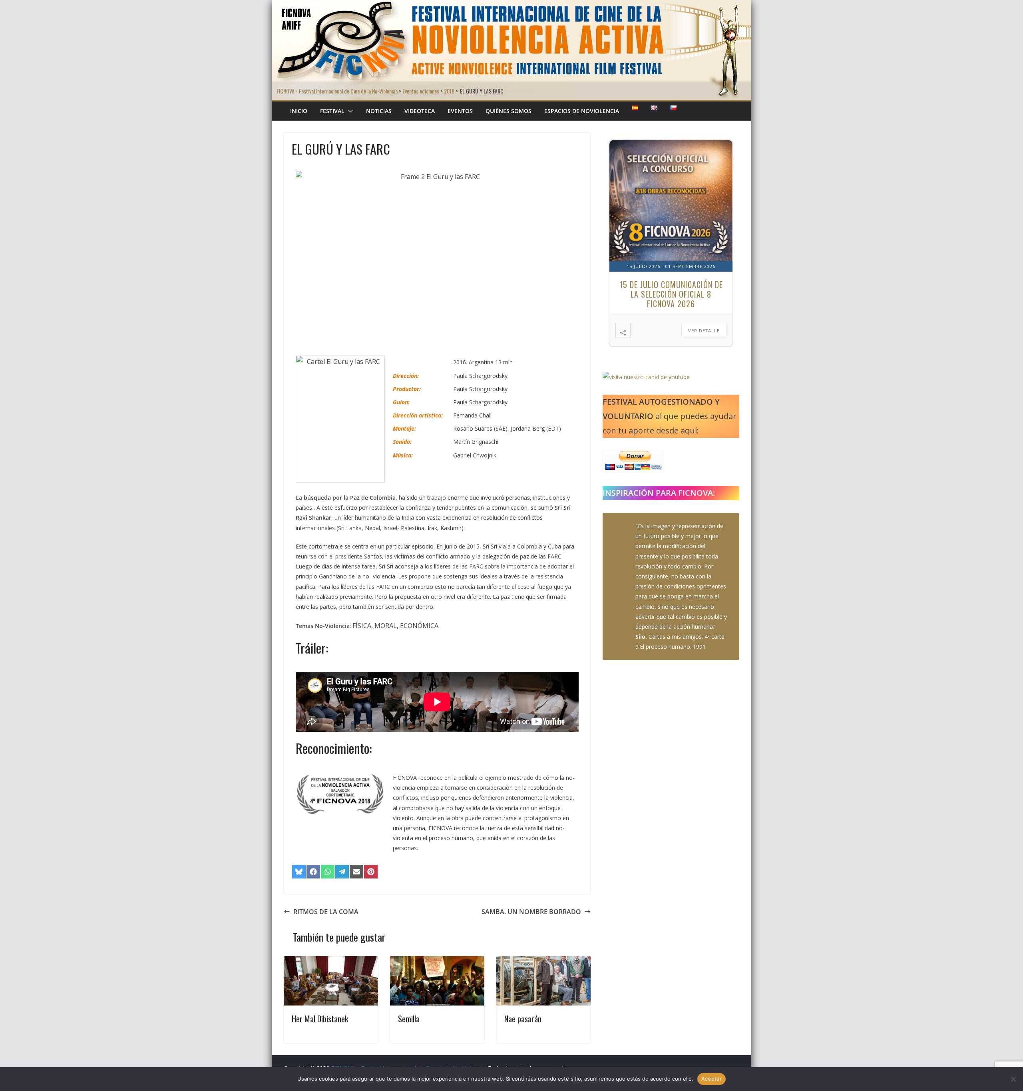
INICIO (298, 111)
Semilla (409, 1019)
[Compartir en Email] (356, 871)
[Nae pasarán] (543, 961)
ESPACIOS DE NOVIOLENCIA (581, 111)
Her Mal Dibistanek (320, 1019)
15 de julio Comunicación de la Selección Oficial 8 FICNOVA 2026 (671, 294)
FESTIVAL (332, 111)
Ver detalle (704, 331)
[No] (1013, 1079)
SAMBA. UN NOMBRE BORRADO (531, 911)
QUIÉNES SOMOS (508, 111)
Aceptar (711, 1078)
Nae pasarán (522, 1019)
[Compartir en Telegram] (342, 871)
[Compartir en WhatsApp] (327, 871)
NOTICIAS (379, 111)
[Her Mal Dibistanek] (331, 961)
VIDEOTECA (419, 111)
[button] (348, 111)
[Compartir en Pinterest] (371, 871)
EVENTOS (460, 111)
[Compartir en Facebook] (313, 871)
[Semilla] (437, 961)
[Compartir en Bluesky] (299, 871)
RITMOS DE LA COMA (325, 911)
